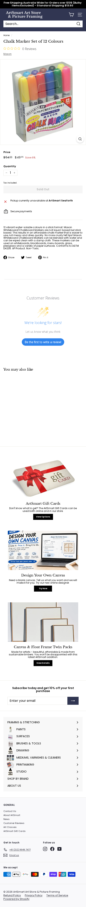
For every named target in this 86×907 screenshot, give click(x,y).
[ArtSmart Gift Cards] (43, 478)
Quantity (9, 166)
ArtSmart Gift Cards (14, 831)
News (6, 819)
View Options (43, 516)
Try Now (43, 588)
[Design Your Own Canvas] (43, 550)
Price (6, 152)
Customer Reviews (13, 823)
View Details (43, 663)
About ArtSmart (11, 815)
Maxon (7, 54)
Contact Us (9, 811)
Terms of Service (57, 895)
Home (6, 35)
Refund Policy (12, 895)
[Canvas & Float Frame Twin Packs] (43, 622)
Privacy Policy (33, 895)
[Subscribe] (73, 701)
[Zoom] (80, 139)
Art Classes (10, 827)
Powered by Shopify (16, 899)
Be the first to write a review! (43, 342)
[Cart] (71, 15)
